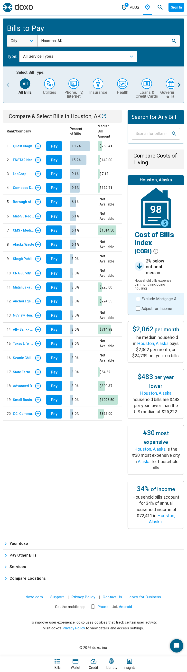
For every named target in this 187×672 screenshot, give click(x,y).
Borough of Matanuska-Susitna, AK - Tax (24, 202)
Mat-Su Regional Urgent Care (24, 216)
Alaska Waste (23, 244)
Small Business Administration (24, 400)
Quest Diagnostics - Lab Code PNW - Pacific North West (24, 146)
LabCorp (19, 174)
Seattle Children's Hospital (24, 358)
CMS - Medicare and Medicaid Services (24, 230)
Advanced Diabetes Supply (24, 386)
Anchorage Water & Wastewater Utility (24, 301)
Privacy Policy (83, 597)
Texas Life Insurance (24, 343)
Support (57, 597)
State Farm (21, 372)
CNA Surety (22, 273)
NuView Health (24, 315)
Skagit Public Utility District (24, 259)
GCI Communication (24, 414)
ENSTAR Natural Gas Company (24, 160)
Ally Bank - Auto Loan (24, 329)
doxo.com (34, 597)
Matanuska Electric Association (24, 287)
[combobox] (22, 41)
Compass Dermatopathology (24, 188)
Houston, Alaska (152, 343)
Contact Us (112, 597)
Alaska (144, 461)
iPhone (102, 607)
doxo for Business (145, 597)
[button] (174, 41)
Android (125, 607)
